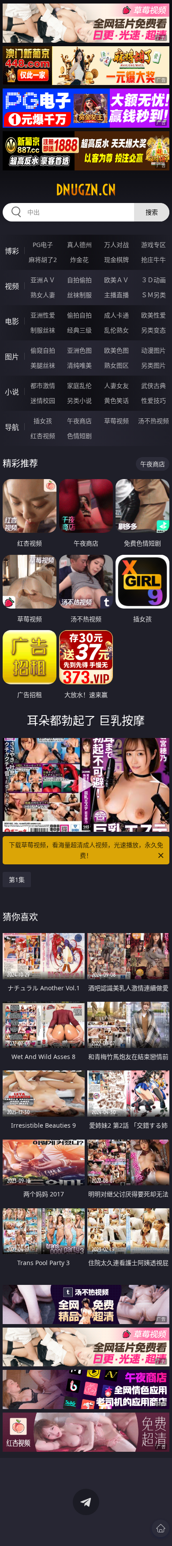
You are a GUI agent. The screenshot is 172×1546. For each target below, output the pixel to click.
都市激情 (42, 385)
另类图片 (153, 365)
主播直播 (116, 295)
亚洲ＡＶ (42, 280)
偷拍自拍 (79, 315)
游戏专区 (153, 244)
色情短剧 (79, 436)
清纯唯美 (79, 365)
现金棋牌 (116, 259)
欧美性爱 (153, 315)
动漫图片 (153, 350)
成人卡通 (116, 315)
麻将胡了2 (43, 259)
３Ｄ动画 (153, 280)
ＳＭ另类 (153, 295)
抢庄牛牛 (153, 259)
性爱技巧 (153, 400)
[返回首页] (160, 1528)
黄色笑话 (116, 400)
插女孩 (43, 421)
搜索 (152, 212)
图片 (12, 357)
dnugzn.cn (86, 190)
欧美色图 (116, 350)
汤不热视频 (153, 421)
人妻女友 (116, 385)
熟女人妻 (42, 295)
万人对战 (116, 244)
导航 (12, 427)
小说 (12, 392)
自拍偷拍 (79, 280)
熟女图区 (116, 365)
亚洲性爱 (42, 315)
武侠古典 (153, 385)
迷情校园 (42, 400)
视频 (12, 286)
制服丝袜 (42, 330)
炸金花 (79, 259)
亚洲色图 (79, 350)
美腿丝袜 (42, 365)
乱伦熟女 (116, 330)
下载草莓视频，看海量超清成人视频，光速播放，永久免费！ (86, 850)
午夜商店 (79, 421)
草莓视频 (116, 421)
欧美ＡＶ (116, 280)
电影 (12, 321)
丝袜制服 (79, 295)
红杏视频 (42, 436)
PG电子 (43, 244)
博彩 (12, 251)
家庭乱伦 (79, 385)
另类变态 (153, 330)
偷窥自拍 (42, 350)
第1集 (17, 879)
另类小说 (79, 400)
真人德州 (79, 244)
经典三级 (79, 330)
